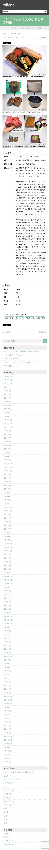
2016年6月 (7, 714)
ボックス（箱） (10, 38)
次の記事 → (43, 332)
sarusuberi (43, 38)
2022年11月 (8, 507)
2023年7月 (7, 482)
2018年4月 (7, 671)
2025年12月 (8, 376)
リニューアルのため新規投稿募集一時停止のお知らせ (22, 351)
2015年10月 (8, 744)
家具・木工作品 (9, 801)
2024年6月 (7, 442)
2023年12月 (8, 463)
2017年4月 (7, 685)
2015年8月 (7, 751)
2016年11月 (8, 700)
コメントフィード (10, 841)
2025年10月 (8, 383)
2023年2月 (7, 500)
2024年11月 (8, 423)
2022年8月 (7, 518)
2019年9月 (7, 627)
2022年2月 (7, 540)
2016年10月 (8, 703)
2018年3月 (7, 674)
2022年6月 (7, 525)
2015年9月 (7, 747)
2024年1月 (7, 460)
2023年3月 (7, 496)
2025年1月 (7, 416)
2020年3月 (7, 605)
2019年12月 (8, 616)
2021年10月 (8, 551)
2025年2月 (7, 412)
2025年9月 (7, 387)
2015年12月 (8, 736)
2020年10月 (8, 583)
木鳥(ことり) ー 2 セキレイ (13, 358)
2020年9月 (7, 587)
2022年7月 (7, 522)
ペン (5, 787)
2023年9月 (7, 474)
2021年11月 (8, 547)
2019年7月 (7, 634)
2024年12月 (8, 420)
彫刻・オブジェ (9, 805)
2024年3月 (7, 452)
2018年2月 (7, 678)
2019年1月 (7, 653)
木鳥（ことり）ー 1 (10, 366)
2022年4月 (7, 533)
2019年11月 (8, 620)
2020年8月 (7, 591)
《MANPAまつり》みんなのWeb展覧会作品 (18, 772)
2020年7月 (7, 594)
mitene (8, 4)
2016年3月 (7, 725)
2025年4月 (7, 405)
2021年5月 (7, 562)
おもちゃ (7, 776)
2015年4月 (7, 762)
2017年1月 (7, 693)
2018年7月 (7, 660)
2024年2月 (7, 456)
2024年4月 (7, 449)
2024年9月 (7, 431)
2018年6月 (7, 663)
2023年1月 (7, 503)
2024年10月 (8, 427)
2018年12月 (8, 656)
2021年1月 (7, 573)
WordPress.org (9, 844)
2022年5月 (7, 529)
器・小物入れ (8, 798)
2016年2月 (7, 729)
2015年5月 (7, 758)
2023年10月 (8, 471)
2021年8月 (7, 554)
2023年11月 (8, 467)
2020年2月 (7, 609)
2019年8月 (7, 631)
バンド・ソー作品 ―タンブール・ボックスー (20, 362)
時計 (5, 808)
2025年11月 (8, 380)
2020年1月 (7, 613)
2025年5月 (7, 402)
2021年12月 (8, 543)
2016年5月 (7, 718)
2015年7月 (7, 754)
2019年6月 (7, 638)
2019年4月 (7, 645)
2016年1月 (7, 733)
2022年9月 (7, 514)
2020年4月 (7, 602)
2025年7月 (7, 394)
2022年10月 (8, 511)
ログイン (7, 833)
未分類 (6, 812)
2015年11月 (8, 740)
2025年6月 (7, 398)
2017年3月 (7, 689)
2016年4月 (7, 722)
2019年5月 (7, 642)
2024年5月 (7, 445)
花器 (5, 816)
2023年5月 (7, 489)
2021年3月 (7, 565)
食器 (5, 823)
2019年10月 (8, 623)
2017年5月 (7, 682)
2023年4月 (7, 492)
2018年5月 (7, 667)
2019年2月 (7, 649)
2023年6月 (7, 485)
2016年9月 (7, 707)
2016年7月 (7, 711)
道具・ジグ (8, 819)
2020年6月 (7, 598)
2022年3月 (7, 536)
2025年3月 (7, 409)
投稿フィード (8, 837)
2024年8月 (7, 434)
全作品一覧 (20, 38)
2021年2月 (7, 569)
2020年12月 (8, 576)
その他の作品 (8, 783)
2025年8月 (7, 391)
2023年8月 (7, 478)
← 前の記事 (6, 332)
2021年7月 (7, 558)
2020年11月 (8, 580)
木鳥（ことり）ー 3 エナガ (13, 355)
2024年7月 (7, 438)
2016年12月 (8, 696)
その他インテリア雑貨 (11, 779)
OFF (8, 34)
